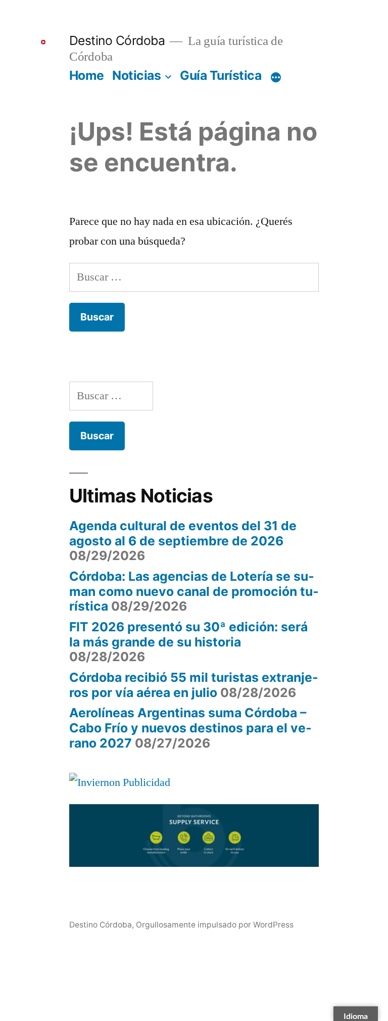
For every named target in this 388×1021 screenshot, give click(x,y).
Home (86, 75)
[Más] (276, 77)
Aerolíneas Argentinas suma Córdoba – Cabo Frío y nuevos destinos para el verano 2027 (190, 727)
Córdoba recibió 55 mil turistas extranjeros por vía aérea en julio (193, 685)
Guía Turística (220, 75)
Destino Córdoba (117, 40)
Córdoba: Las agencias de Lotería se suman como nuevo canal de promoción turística (194, 591)
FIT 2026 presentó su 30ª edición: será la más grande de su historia (188, 634)
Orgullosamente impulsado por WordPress (215, 925)
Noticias (136, 75)
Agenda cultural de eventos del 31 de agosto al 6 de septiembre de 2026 (183, 533)
